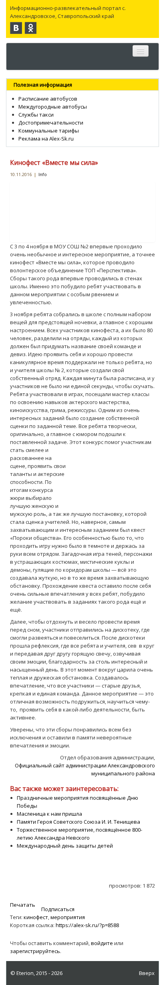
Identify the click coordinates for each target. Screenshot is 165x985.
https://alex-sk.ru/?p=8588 (87, 925)
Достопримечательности (50, 122)
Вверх (147, 973)
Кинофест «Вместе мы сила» (54, 162)
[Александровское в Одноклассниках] (30, 28)
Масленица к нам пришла (49, 813)
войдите (102, 943)
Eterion (25, 973)
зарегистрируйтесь (35, 951)
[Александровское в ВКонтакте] (16, 28)
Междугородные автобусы (52, 106)
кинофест (36, 917)
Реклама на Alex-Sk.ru (46, 138)
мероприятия (67, 917)
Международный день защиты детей (65, 845)
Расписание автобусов (47, 98)
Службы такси (36, 114)
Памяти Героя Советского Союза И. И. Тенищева (78, 821)
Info (42, 174)
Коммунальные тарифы (48, 130)
